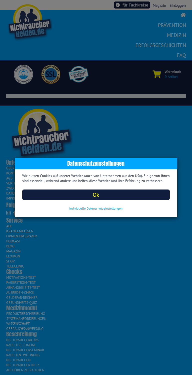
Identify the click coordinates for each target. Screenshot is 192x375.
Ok (96, 194)
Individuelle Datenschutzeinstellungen (95, 208)
